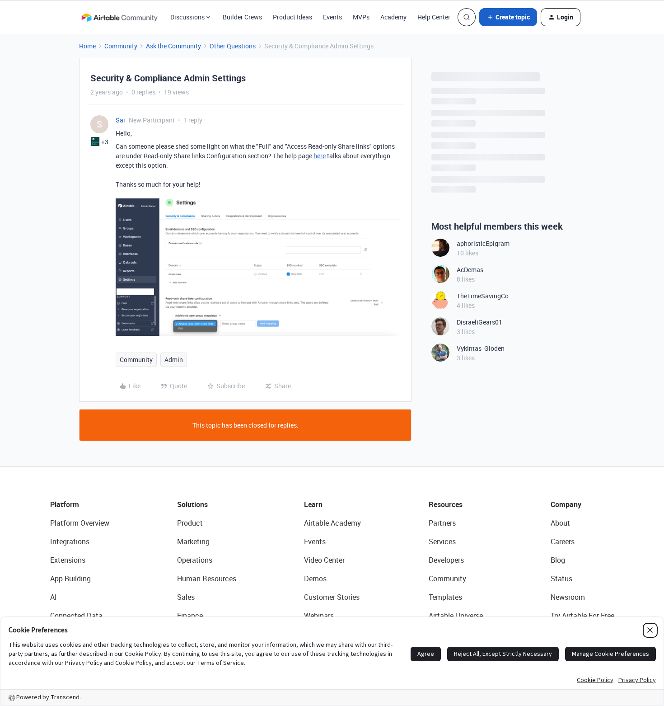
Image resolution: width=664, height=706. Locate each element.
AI (53, 597)
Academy (393, 17)
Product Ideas (292, 17)
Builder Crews (242, 17)
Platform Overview (79, 523)
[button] (508, 17)
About (560, 523)
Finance (190, 616)
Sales (186, 597)
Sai (120, 120)
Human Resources (206, 579)
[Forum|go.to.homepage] (119, 17)
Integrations (69, 541)
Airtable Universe (456, 616)
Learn (313, 504)
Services (442, 541)
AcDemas (470, 269)
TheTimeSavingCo (483, 296)
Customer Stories (332, 597)
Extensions (67, 560)
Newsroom (568, 597)
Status (561, 579)
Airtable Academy (332, 523)
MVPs (361, 17)
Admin (173, 359)
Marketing (193, 541)
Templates (445, 597)
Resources (446, 504)
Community (120, 46)
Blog (558, 560)
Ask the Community (173, 46)
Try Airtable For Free (582, 616)
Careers (563, 541)
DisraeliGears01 (479, 322)
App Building (70, 579)
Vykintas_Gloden (481, 348)
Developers (446, 560)
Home (87, 46)
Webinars (319, 616)
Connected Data (76, 616)
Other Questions (233, 46)
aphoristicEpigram (483, 243)
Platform (64, 504)
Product (190, 523)
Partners (442, 523)
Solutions (192, 504)
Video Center (324, 560)
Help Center (433, 17)
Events (332, 17)
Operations (194, 560)
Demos (315, 579)
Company (566, 504)
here (319, 155)
